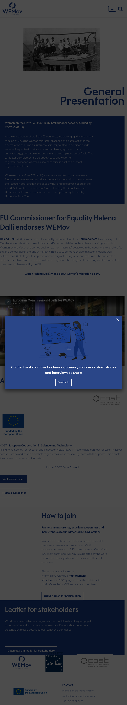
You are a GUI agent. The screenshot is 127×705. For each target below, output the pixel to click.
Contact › (63, 382)
